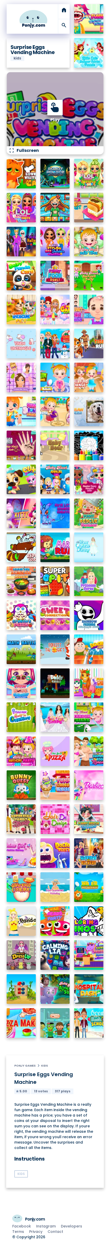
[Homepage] (33, 19)
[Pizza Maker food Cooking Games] (21, 1023)
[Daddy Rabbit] (55, 683)
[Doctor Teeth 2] (55, 853)
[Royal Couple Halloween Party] (21, 241)
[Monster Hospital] (55, 1023)
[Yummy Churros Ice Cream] (55, 785)
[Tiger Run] (89, 343)
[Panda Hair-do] (21, 921)
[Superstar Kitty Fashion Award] (21, 513)
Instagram (46, 1226)
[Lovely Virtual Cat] (21, 173)
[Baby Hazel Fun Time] (55, 377)
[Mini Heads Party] (55, 921)
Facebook (21, 1226)
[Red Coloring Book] (21, 547)
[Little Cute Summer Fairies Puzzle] (89, 53)
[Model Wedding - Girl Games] (55, 717)
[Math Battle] (21, 649)
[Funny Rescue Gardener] (89, 513)
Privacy (35, 1231)
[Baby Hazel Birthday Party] (21, 751)
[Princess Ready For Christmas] (21, 717)
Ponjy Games (25, 1066)
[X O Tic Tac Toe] (21, 989)
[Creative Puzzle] (21, 615)
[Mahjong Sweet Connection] (55, 615)
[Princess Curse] (89, 581)
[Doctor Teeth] (89, 649)
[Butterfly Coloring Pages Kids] (89, 445)
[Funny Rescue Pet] (21, 309)
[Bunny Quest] (21, 785)
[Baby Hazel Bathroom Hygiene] (89, 717)
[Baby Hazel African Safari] (55, 989)
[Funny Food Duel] (55, 275)
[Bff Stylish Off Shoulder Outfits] (55, 241)
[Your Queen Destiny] (89, 547)
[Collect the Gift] (55, 649)
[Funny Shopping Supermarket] (89, 955)
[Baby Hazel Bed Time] (89, 241)
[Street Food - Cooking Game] (21, 887)
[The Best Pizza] (55, 751)
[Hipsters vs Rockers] (89, 853)
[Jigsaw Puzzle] (89, 411)
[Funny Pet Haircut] (89, 683)
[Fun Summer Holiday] (55, 887)
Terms (18, 1231)
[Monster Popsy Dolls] (89, 479)
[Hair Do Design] (55, 819)
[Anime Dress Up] (21, 955)
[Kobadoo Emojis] (55, 207)
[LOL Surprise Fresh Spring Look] (89, 173)
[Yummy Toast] (89, 207)
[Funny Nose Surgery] (21, 683)
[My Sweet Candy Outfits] (55, 309)
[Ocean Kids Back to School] (89, 1023)
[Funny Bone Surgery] (21, 411)
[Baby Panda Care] (21, 275)
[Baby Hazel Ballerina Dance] (89, 377)
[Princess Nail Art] (21, 445)
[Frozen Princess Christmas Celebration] (55, 343)
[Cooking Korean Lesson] (21, 581)
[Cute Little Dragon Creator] (55, 513)
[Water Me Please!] (89, 887)
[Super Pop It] (55, 581)
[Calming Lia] (55, 955)
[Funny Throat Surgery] (89, 19)
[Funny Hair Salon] (89, 309)
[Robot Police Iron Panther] (55, 173)
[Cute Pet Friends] (21, 479)
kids (44, 1066)
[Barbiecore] (89, 785)
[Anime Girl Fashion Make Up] (21, 853)
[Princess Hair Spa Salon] (21, 377)
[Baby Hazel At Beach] (55, 411)
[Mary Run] (55, 547)
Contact (55, 1231)
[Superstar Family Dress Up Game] (21, 819)
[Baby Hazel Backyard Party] (89, 275)
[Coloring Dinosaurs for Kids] (89, 921)
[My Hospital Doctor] (89, 989)
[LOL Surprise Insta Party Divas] (21, 207)
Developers (71, 1226)
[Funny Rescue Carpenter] (89, 819)
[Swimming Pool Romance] (89, 751)
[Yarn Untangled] (21, 343)
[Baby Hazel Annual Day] (55, 479)
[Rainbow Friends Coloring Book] (89, 615)
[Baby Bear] (55, 445)
